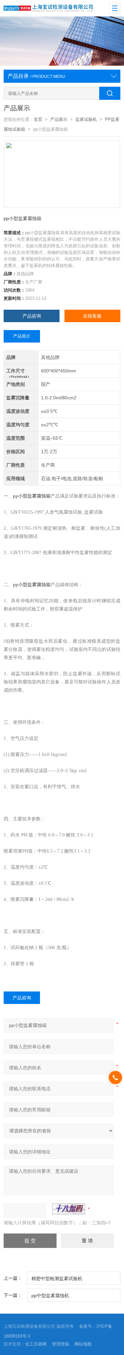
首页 (38, 119)
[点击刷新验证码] (68, 1208)
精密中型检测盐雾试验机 (56, 1278)
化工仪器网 (36, 1344)
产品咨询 (31, 316)
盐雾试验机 (86, 119)
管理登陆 (60, 1344)
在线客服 (92, 316)
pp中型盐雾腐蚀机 (50, 1295)
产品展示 (58, 119)
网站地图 (83, 1344)
